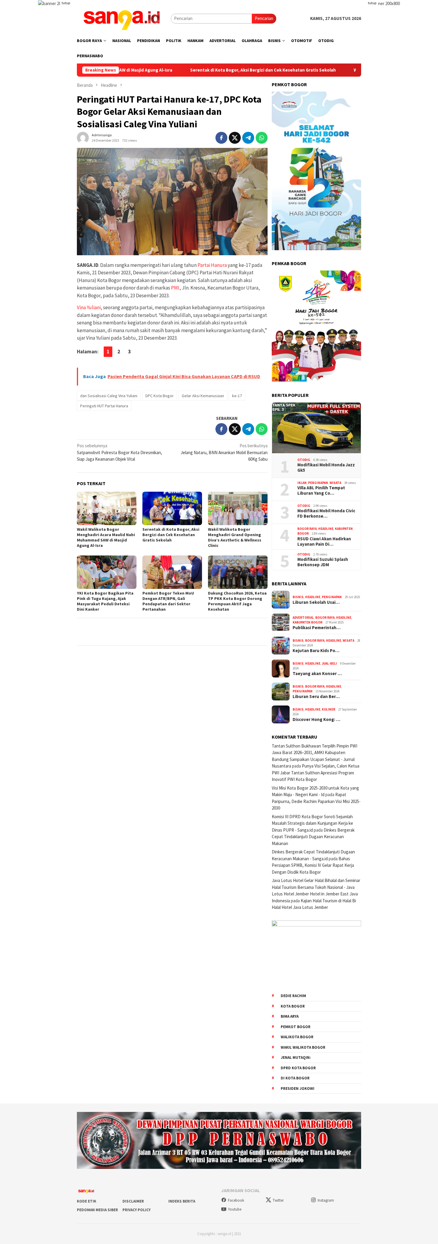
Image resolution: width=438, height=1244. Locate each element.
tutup (66, 3)
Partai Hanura (212, 265)
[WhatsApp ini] (262, 138)
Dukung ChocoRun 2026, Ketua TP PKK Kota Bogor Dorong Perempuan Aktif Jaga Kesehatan (237, 601)
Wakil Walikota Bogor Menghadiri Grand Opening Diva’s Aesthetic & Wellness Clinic (234, 537)
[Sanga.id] (121, 18)
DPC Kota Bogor (159, 395)
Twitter (278, 1200)
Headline (325, 529)
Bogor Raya (307, 529)
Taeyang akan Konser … (317, 673)
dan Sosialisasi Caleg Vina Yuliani (108, 395)
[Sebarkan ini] (221, 138)
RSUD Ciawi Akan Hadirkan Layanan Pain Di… (324, 541)
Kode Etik (86, 1201)
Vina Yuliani (89, 307)
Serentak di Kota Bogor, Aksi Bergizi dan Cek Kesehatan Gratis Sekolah (212, 70)
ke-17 (237, 395)
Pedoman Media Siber (97, 1209)
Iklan (302, 483)
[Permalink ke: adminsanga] (83, 137)
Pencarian (264, 18)
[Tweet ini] (235, 138)
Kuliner (328, 709)
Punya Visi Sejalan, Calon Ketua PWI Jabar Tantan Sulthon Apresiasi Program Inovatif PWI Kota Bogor (315, 772)
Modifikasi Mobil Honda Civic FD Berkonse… (326, 513)
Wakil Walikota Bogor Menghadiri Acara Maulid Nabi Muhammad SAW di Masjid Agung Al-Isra (106, 537)
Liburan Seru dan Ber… (316, 696)
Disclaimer (133, 1201)
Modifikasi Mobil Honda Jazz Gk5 (326, 467)
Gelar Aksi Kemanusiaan (203, 395)
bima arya (290, 1016)
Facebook (236, 1200)
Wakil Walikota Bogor (303, 1047)
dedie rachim (293, 995)
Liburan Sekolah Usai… (316, 602)
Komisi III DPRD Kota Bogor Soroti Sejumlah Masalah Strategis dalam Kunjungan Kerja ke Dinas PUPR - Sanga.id (312, 823)
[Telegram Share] (248, 138)
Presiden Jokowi (297, 1088)
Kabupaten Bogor (307, 622)
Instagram (326, 1200)
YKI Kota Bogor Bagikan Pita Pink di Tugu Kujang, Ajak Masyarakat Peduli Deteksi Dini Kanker (105, 601)
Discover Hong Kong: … (316, 719)
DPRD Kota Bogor (298, 1067)
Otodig (303, 460)
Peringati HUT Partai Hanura (104, 406)
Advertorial (303, 617)
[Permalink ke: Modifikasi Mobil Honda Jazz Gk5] (316, 428)
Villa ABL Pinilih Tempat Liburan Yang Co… (321, 490)
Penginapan (318, 483)
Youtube (234, 1209)
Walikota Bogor (297, 1036)
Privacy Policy (136, 1209)
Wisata (335, 483)
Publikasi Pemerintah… (317, 627)
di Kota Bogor (295, 1078)
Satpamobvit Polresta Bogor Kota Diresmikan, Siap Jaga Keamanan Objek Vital (119, 452)
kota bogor (293, 1006)
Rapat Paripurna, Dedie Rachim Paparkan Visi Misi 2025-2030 (316, 801)
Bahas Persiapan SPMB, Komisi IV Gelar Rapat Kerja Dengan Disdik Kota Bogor (313, 865)
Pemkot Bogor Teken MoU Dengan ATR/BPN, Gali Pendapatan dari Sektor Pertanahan (168, 601)
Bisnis (298, 597)
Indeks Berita (181, 1201)
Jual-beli (329, 663)
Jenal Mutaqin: (296, 1057)
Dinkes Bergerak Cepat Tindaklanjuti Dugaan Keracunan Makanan (313, 836)
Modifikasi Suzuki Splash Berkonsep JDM (322, 562)
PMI (175, 287)
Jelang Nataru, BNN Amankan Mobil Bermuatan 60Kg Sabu (224, 452)
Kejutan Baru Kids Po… (316, 650)
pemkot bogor (295, 1026)
